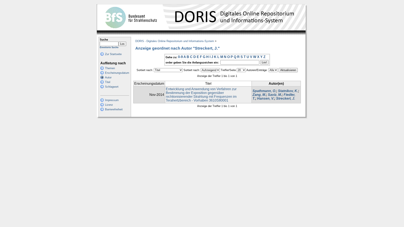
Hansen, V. (265, 98)
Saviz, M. (275, 94)
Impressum (112, 100)
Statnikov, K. (288, 91)
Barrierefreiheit (114, 109)
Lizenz (109, 104)
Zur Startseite (113, 54)
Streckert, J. (285, 98)
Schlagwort (111, 86)
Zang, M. (259, 94)
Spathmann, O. (264, 91)
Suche (104, 39)
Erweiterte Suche (109, 47)
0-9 (180, 57)
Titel (107, 82)
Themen (110, 68)
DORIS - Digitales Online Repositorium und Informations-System (174, 41)
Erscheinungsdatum (117, 72)
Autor (108, 77)
